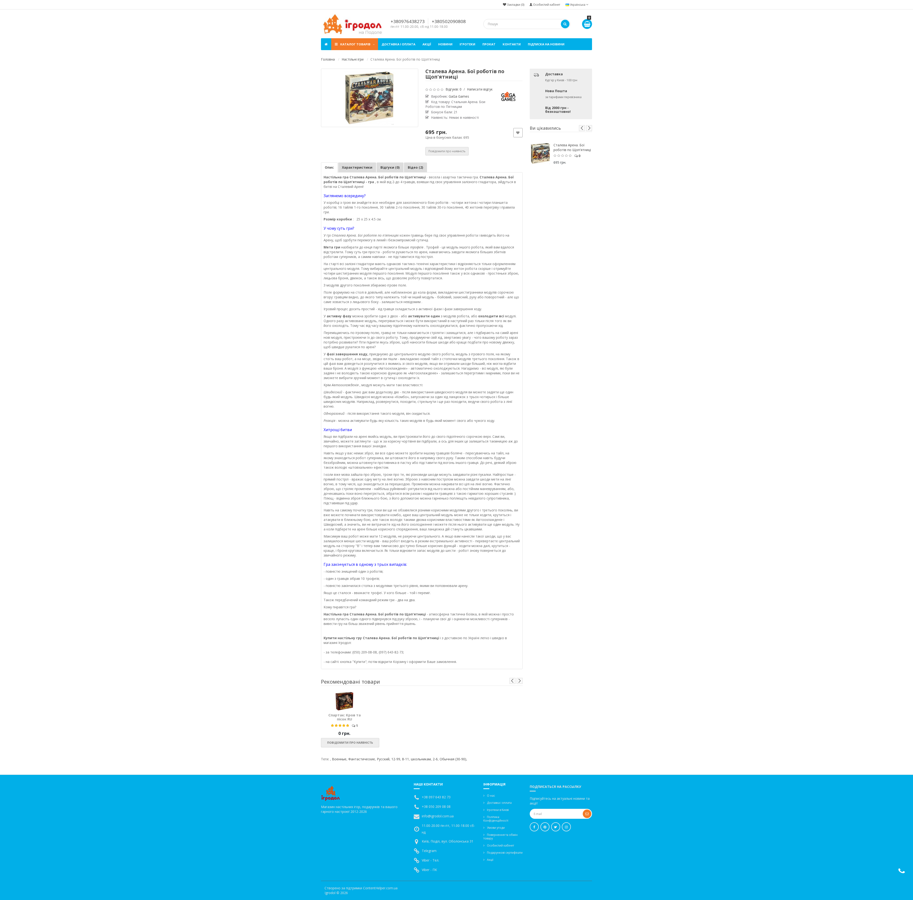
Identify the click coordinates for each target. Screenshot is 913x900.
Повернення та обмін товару (500, 836)
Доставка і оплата (398, 44)
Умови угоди (496, 827)
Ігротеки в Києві (498, 810)
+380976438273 (408, 21)
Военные (339, 759)
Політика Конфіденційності (495, 818)
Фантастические (361, 759)
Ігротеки (467, 44)
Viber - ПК (429, 869)
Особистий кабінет (500, 845)
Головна (328, 59)
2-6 (435, 759)
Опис (329, 167)
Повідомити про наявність (447, 151)
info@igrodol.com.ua (438, 816)
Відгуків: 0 (453, 89)
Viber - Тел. (430, 860)
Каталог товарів (355, 44)
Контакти (512, 44)
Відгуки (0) (390, 167)
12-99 (395, 759)
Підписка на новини (546, 44)
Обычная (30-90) (453, 759)
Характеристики (357, 167)
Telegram (429, 850)
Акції (427, 44)
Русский (383, 759)
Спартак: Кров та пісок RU (344, 717)
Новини (445, 44)
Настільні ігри (353, 59)
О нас (491, 795)
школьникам (421, 759)
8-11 (405, 759)
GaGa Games (459, 96)
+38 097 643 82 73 (436, 797)
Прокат (488, 44)
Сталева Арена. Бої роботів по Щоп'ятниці (572, 147)
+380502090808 (449, 21)
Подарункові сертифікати (505, 852)
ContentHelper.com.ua (380, 888)
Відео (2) (415, 167)
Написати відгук (480, 89)
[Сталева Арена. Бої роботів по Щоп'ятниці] (369, 98)
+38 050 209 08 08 (436, 806)
